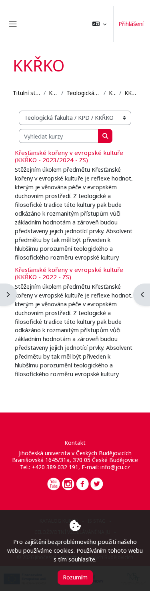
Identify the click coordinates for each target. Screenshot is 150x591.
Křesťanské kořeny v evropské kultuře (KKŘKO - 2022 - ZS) (69, 273)
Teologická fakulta (83, 93)
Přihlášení (131, 24)
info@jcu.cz (115, 467)
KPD (112, 93)
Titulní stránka (26, 93)
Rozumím (75, 577)
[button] (99, 24)
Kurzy (53, 93)
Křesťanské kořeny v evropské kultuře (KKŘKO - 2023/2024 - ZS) (69, 156)
